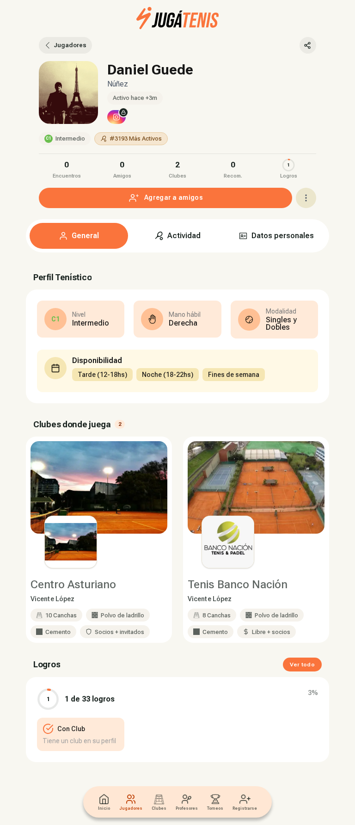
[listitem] (66, 169)
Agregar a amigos (173, 197)
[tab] (79, 236)
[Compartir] (308, 45)
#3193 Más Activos (136, 138)
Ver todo (302, 664)
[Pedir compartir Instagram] (116, 117)
